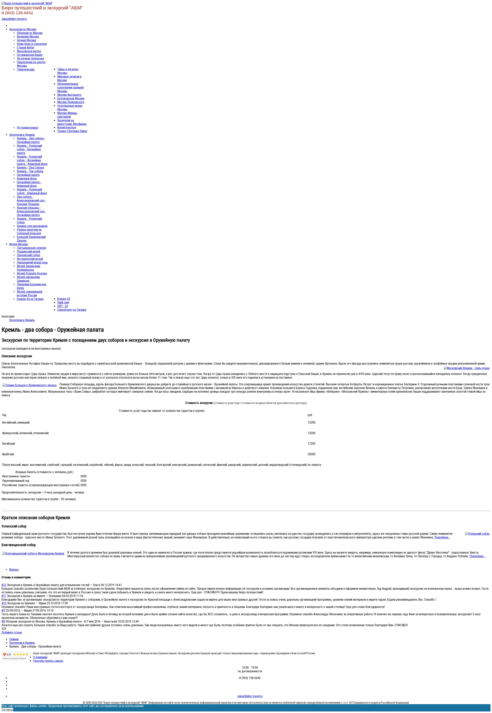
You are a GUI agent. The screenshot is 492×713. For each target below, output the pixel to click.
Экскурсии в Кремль (22, 320)
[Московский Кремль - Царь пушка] (467, 368)
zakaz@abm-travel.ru (14, 19)
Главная (14, 639)
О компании (40, 657)
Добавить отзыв (12, 632)
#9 (3, 610)
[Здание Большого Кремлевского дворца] (29, 385)
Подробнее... (442, 537)
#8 (3, 621)
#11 (4, 596)
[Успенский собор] (477, 534)
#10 (4, 603)
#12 (4, 585)
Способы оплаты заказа (48, 661)
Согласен (7, 709)
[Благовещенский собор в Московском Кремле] (33, 553)
